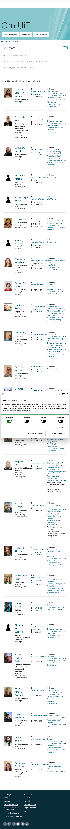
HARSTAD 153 (37, 608)
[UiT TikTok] (14, 824)
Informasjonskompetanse (56, 96)
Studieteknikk (52, 665)
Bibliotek (54, 91)
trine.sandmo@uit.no (38, 307)
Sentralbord (51, 165)
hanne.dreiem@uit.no (38, 605)
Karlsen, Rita (21, 240)
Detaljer (61, 428)
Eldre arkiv (56, 516)
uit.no (2, 41)
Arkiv (49, 505)
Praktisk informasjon (10, 34)
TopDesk (57, 158)
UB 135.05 (35, 122)
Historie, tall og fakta (40, 34)
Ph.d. (56, 507)
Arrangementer (59, 160)
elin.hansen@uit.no (37, 221)
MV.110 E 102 (36, 245)
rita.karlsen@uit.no (37, 242)
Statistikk (60, 163)
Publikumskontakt (59, 100)
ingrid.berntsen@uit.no (39, 149)
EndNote (54, 125)
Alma (56, 149)
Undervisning (51, 132)
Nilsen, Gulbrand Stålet (19, 658)
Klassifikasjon (51, 265)
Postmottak (51, 104)
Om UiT (8, 41)
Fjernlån (54, 199)
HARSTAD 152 (37, 369)
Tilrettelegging (53, 102)
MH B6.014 (36, 94)
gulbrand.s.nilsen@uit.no (39, 656)
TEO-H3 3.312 (37, 202)
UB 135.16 (35, 508)
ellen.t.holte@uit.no (37, 550)
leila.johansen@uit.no (38, 91)
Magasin (50, 160)
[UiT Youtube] (18, 824)
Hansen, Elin (21, 219)
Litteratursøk (51, 98)
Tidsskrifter (51, 156)
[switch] (26, 421)
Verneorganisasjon (58, 345)
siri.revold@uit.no (37, 285)
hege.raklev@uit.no (37, 199)
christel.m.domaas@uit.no (39, 390)
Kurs (48, 352)
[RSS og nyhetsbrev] (27, 824)
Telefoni (50, 158)
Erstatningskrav (52, 350)
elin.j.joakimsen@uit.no (39, 334)
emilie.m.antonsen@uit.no (40, 765)
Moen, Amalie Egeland (19, 692)
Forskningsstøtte (53, 476)
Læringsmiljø (51, 446)
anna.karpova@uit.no (38, 463)
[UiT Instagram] (9, 824)
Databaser (50, 463)
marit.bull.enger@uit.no (39, 119)
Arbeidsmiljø (51, 450)
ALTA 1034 (36, 310)
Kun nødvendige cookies (35, 433)
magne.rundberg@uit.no (39, 177)
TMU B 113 (36, 180)
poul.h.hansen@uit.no (38, 505)
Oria (62, 128)
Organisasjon (25, 34)
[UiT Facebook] (5, 824)
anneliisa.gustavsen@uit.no (40, 261)
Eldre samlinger (52, 293)
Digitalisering (51, 514)
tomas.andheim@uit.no (39, 739)
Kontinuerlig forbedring (55, 440)
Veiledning (50, 354)
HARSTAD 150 (37, 337)
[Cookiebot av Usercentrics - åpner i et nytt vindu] (60, 394)
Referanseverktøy (53, 128)
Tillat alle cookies (57, 433)
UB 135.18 (35, 466)
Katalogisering (52, 263)
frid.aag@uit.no (37, 366)
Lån (48, 91)
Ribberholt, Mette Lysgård (20, 628)
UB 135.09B (36, 153)
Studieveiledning (52, 663)
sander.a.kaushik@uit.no (39, 716)
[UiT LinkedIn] (23, 824)
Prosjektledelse (52, 442)
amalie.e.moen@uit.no (38, 690)
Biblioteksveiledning (54, 93)
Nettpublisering (59, 309)
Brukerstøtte (51, 163)
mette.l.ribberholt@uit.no (39, 627)
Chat (58, 156)
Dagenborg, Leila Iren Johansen (21, 93)
